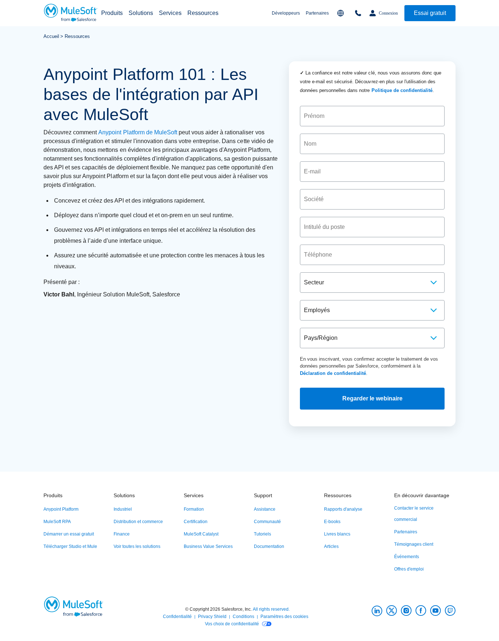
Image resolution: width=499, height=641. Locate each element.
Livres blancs (337, 534)
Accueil (51, 36)
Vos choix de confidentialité (232, 623)
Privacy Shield (212, 616)
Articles (331, 546)
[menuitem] (112, 13)
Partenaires (317, 13)
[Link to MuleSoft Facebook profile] (420, 610)
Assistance (264, 509)
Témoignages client (413, 544)
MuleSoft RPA (57, 521)
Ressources (77, 36)
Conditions (243, 616)
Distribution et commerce (138, 521)
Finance (122, 534)
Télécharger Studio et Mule (70, 546)
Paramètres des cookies (284, 616)
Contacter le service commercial (414, 514)
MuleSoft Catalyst (201, 534)
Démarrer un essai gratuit (68, 534)
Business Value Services (208, 546)
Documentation (269, 546)
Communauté (267, 521)
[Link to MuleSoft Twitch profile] (450, 610)
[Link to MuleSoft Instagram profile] (406, 610)
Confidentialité (177, 616)
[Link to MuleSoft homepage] (70, 13)
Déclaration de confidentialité (333, 373)
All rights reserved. (271, 609)
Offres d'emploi (409, 569)
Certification (195, 521)
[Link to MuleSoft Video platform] (435, 610)
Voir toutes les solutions (137, 546)
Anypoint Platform (61, 509)
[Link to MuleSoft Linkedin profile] (377, 610)
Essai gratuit (430, 13)
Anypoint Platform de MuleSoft (137, 132)
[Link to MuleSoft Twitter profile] (391, 610)
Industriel (123, 509)
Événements (406, 556)
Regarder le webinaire (372, 398)
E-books (332, 521)
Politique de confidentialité (402, 90)
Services (170, 13)
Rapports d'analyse (343, 509)
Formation (194, 509)
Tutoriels (262, 534)
